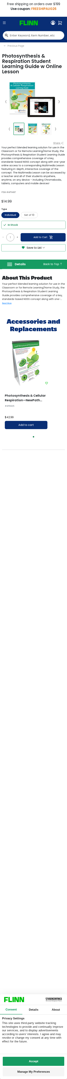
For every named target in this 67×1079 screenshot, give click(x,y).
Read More (7, 303)
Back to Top (51, 264)
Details (20, 264)
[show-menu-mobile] (4, 23)
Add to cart (26, 425)
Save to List (34, 248)
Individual (10, 215)
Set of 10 (29, 215)
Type (4, 209)
